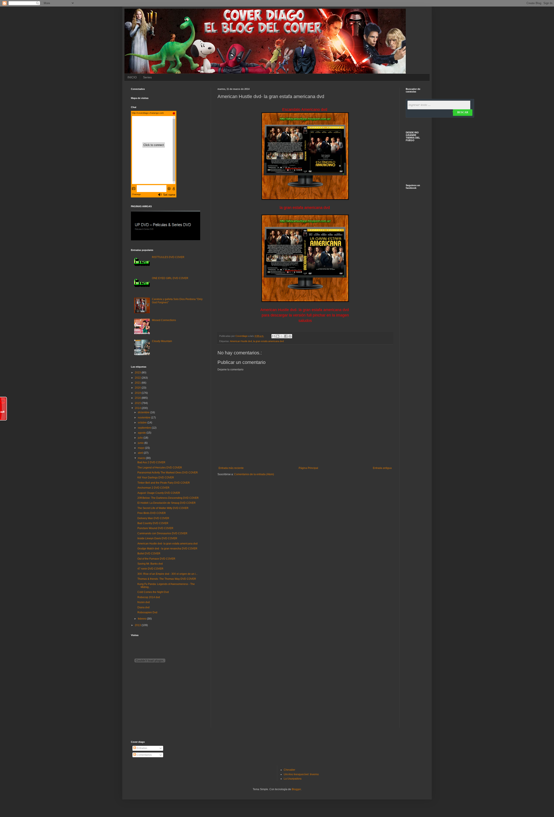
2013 (138, 625)
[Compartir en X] (282, 336)
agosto (142, 432)
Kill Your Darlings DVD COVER (155, 477)
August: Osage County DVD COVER (158, 492)
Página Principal (308, 468)
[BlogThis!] (277, 336)
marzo (142, 458)
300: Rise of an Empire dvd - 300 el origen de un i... (167, 573)
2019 (138, 392)
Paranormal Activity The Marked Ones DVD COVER (167, 472)
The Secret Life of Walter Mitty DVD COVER (162, 508)
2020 (138, 387)
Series (147, 77)
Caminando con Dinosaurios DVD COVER (162, 533)
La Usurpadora (292, 778)
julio (140, 437)
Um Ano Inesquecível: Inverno (301, 774)
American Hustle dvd (241, 341)
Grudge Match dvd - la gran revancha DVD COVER (167, 548)
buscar (462, 112)
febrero (142, 618)
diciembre (144, 412)
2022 (138, 377)
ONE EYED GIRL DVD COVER (170, 278)
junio (141, 442)
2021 (138, 382)
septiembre (145, 427)
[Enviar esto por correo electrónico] (273, 336)
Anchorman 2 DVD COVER (153, 487)
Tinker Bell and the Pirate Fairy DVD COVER (163, 482)
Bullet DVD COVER (148, 553)
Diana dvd (143, 607)
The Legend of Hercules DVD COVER (159, 467)
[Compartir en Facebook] (286, 336)
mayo (141, 447)
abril (141, 452)
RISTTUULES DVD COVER (168, 257)
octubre (142, 422)
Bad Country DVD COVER (152, 523)
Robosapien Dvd (147, 612)
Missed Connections (164, 320)
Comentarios (144, 754)
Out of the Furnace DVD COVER (156, 558)
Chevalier (289, 769)
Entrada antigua (382, 468)
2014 (138, 408)
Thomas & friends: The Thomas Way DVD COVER (166, 578)
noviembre (144, 417)
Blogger (296, 789)
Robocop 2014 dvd (148, 597)
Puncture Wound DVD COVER (155, 528)
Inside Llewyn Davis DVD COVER (157, 538)
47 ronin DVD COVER (150, 568)
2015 (138, 403)
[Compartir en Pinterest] (290, 336)
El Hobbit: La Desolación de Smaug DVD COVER (166, 502)
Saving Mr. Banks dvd (150, 563)
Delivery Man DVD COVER (153, 518)
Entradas (141, 748)
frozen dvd (143, 602)
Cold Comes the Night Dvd (153, 592)
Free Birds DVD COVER (151, 513)
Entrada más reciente (231, 468)
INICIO (132, 77)
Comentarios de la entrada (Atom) (254, 474)
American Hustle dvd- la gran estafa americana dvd (167, 543)
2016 (138, 397)
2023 (138, 372)
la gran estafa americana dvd (268, 341)
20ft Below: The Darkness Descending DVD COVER (168, 497)
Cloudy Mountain (162, 341)
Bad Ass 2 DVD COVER (151, 462)
